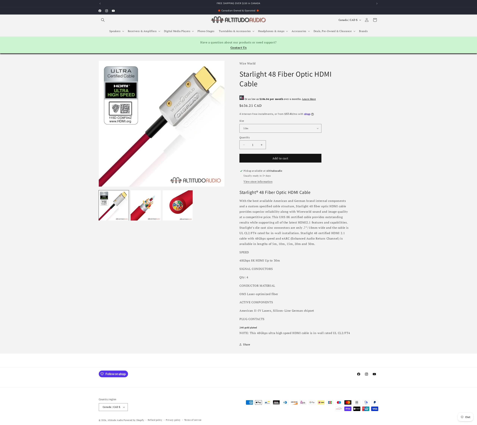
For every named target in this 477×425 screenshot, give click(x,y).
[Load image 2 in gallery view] (146, 205)
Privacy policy (173, 420)
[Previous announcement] (100, 3)
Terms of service (193, 420)
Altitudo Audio (115, 420)
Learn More (309, 99)
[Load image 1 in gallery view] (114, 205)
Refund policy (155, 420)
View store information (258, 181)
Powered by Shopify (134, 420)
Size (241, 120)
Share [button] (246, 344)
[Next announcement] (377, 3)
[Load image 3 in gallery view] (178, 205)
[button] (103, 20)
